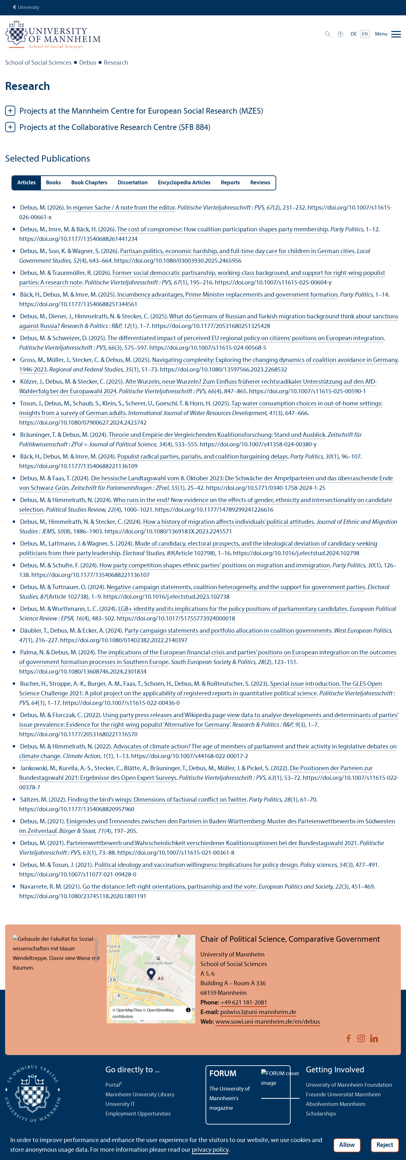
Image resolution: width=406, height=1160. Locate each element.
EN (365, 34)
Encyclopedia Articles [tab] (184, 183)
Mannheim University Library (139, 1095)
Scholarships (321, 1114)
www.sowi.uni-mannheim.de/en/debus (267, 1022)
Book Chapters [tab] (89, 183)
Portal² (113, 1085)
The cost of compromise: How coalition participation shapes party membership (222, 230)
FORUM (223, 1074)
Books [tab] (53, 183)
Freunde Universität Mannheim (343, 1095)
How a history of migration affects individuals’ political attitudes (228, 522)
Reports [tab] (230, 183)
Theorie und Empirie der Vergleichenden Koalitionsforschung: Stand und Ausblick (217, 435)
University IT (120, 1104)
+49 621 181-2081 (244, 1003)
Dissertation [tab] (133, 183)
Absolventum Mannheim (335, 1104)
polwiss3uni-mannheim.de (258, 1012)
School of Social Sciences (38, 63)
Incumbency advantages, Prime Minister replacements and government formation (227, 295)
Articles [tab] (26, 183)
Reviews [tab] (260, 183)
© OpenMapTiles (127, 1009)
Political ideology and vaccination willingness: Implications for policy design (196, 865)
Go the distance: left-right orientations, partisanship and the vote (169, 887)
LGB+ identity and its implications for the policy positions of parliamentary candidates (232, 609)
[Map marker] (151, 974)
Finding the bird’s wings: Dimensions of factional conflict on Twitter (157, 800)
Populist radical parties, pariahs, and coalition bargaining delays (202, 457)
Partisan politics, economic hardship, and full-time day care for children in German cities (237, 251)
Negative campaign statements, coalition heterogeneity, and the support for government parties (236, 587)
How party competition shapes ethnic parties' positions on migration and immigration (214, 566)
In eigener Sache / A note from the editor (120, 208)
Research (116, 63)
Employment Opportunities (138, 1114)
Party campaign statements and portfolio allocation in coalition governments (228, 631)
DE (354, 34)
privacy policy (210, 1150)
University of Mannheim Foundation (349, 1085)
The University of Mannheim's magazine (229, 1098)
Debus (87, 63)
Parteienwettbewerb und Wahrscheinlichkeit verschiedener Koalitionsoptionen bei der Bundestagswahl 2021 (211, 843)
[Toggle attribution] (188, 1010)
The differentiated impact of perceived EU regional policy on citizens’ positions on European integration (245, 338)
